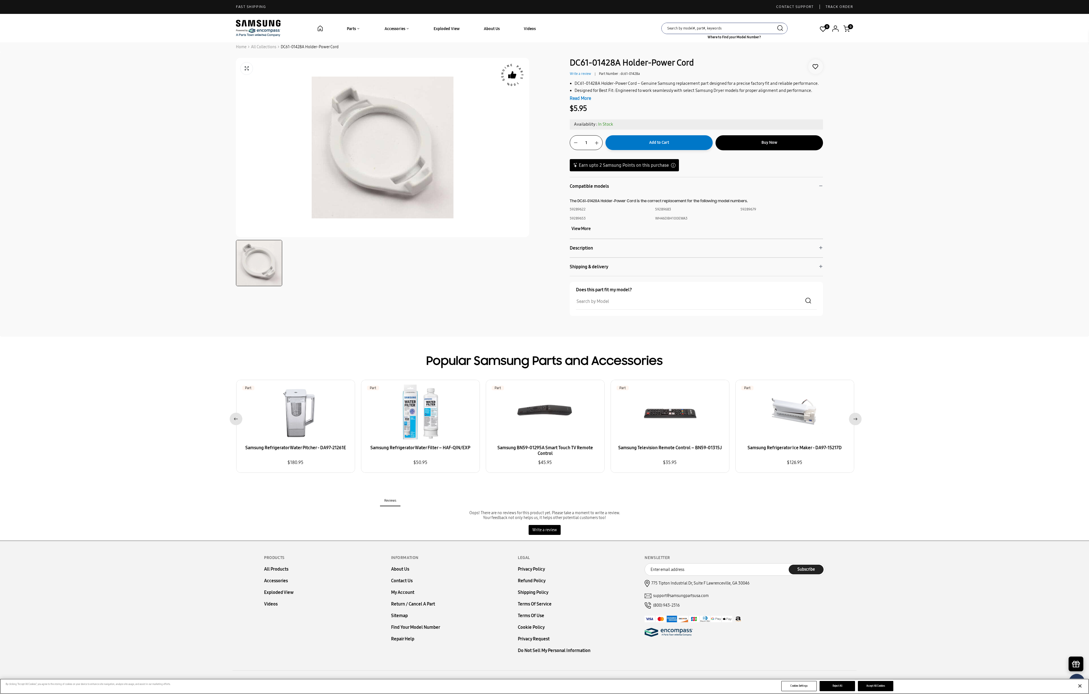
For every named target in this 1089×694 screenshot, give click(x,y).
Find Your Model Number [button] (415, 627)
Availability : (585, 124)
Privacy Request (534, 639)
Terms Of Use (531, 615)
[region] (544, 686)
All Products (276, 569)
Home (241, 47)
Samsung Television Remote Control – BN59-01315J (670, 447)
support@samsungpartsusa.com (681, 595)
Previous (235, 418)
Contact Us (402, 580)
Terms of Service (535, 604)
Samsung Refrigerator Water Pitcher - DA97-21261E (295, 447)
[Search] (780, 29)
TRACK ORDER (839, 7)
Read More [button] (580, 98)
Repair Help (402, 639)
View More (581, 228)
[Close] (1080, 686)
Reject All (837, 685)
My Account (402, 592)
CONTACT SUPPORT (795, 7)
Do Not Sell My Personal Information (554, 650)
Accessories (395, 28)
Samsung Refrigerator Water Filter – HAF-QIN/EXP (420, 447)
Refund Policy (532, 580)
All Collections (263, 47)
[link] (815, 66)
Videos (530, 28)
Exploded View (447, 28)
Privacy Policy (531, 569)
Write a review (580, 74)
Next (854, 418)
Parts (352, 28)
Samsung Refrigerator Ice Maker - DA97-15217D (795, 447)
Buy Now (769, 142)
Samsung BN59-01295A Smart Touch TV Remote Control (545, 450)
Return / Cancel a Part (413, 604)
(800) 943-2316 (666, 605)
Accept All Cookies (875, 685)
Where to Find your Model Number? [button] (734, 37)
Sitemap (399, 615)
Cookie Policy (531, 627)
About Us (492, 28)
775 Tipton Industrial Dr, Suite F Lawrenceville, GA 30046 (700, 583)
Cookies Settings (798, 685)
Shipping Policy (533, 592)
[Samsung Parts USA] (258, 28)
